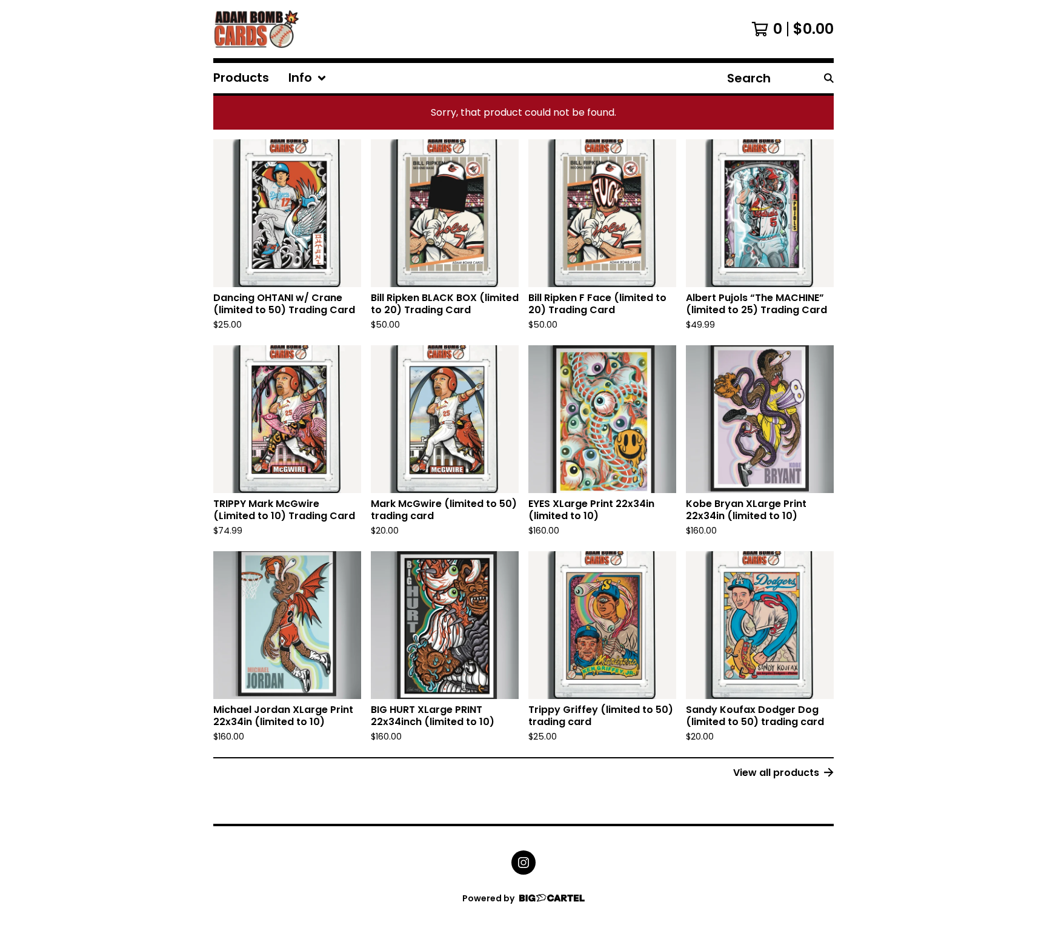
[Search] (829, 78)
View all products (776, 773)
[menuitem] (241, 78)
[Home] (256, 29)
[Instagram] (523, 862)
